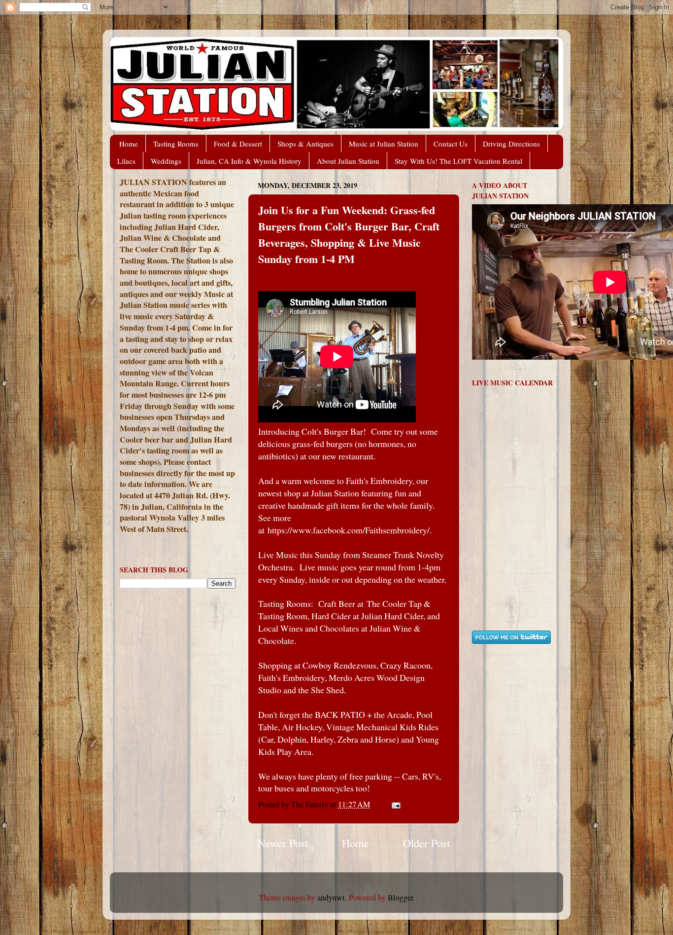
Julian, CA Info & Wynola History (249, 161)
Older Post (426, 842)
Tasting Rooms (176, 144)
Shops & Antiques (305, 144)
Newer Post (283, 842)
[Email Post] (395, 804)
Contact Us (451, 144)
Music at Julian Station (383, 144)
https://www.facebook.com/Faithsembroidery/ (349, 530)
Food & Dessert (238, 144)
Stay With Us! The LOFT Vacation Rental (458, 161)
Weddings (166, 161)
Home (128, 144)
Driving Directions (511, 144)
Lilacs (126, 161)
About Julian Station (348, 161)
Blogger (400, 897)
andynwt (331, 897)
